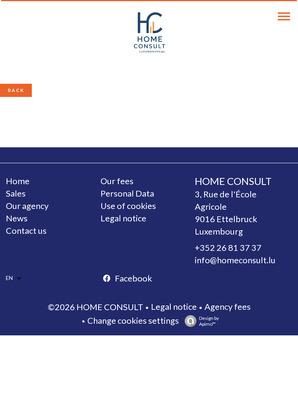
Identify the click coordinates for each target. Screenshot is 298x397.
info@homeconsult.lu (235, 260)
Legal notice (174, 306)
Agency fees (227, 306)
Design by (209, 321)
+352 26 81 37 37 (228, 247)
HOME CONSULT (233, 181)
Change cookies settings (133, 320)
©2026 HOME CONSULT (95, 307)
